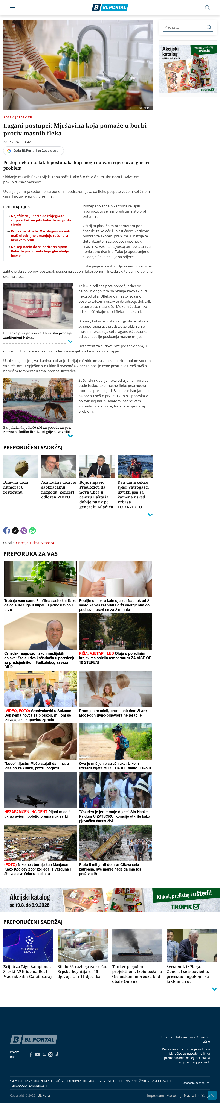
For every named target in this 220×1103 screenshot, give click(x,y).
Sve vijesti (16, 1081)
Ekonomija (74, 1081)
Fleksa (34, 543)
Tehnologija (18, 1086)
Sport (120, 1081)
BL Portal (44, 1095)
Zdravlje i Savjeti (18, 117)
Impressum (155, 1095)
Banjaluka (32, 1081)
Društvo (59, 1081)
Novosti (46, 1081)
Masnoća (47, 543)
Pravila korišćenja (197, 1095)
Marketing (174, 1095)
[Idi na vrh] (212, 1095)
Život (142, 1081)
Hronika (88, 1081)
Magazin (132, 1081)
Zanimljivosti (38, 1086)
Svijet (110, 1081)
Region (100, 1081)
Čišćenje (22, 543)
